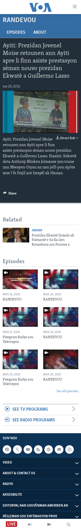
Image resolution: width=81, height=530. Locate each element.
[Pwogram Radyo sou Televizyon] (20, 317)
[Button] (9, 194)
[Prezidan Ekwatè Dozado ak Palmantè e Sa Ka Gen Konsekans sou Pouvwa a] (16, 235)
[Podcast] (48, 449)
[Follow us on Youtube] (28, 449)
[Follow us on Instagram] (69, 449)
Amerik (37, 230)
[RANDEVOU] (20, 279)
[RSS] (38, 449)
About (39, 32)
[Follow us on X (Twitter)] (17, 449)
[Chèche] (68, 524)
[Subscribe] (59, 449)
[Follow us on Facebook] (7, 449)
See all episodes (67, 391)
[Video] (49, 524)
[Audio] (29, 524)
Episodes (16, 32)
